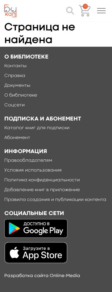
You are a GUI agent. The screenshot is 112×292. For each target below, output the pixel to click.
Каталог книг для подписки (36, 128)
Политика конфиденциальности (42, 180)
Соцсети (14, 105)
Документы (17, 86)
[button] (101, 10)
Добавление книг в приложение (42, 190)
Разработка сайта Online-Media (42, 276)
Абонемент (17, 138)
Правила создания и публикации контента (55, 200)
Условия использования (33, 170)
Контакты (15, 66)
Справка (14, 76)
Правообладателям (28, 161)
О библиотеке (20, 95)
